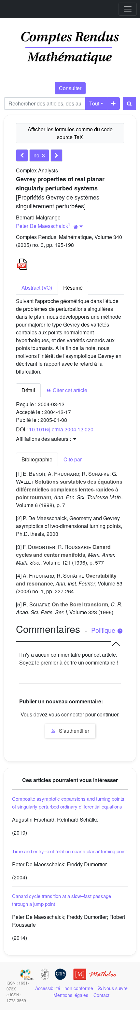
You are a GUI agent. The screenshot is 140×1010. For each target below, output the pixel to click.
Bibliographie (36, 459)
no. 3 (39, 155)
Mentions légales (70, 995)
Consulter (70, 88)
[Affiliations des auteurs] (78, 226)
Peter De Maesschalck (42, 226)
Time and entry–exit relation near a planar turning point (69, 851)
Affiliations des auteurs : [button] (44, 438)
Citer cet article (69, 390)
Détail (28, 390)
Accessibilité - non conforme (64, 988)
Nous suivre (115, 988)
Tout (94, 103)
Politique (104, 630)
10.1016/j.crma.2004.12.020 (61, 429)
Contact (101, 995)
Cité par (72, 459)
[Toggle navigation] (128, 9)
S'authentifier (73, 730)
